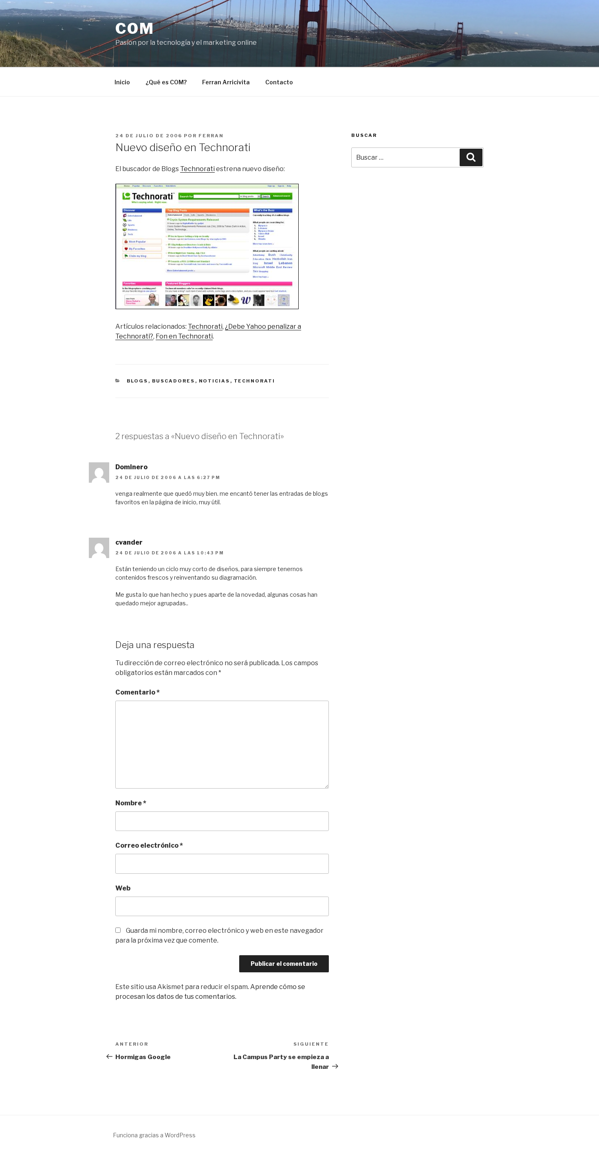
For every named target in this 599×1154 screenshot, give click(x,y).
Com (134, 28)
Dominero (131, 467)
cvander (129, 542)
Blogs (137, 381)
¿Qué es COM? (166, 82)
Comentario (137, 692)
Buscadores (173, 381)
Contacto (279, 82)
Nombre (130, 803)
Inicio (122, 82)
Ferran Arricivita (226, 82)
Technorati (197, 169)
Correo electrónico (149, 845)
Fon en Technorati (184, 336)
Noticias (214, 381)
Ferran (211, 135)
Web (122, 888)
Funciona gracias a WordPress (154, 1135)
